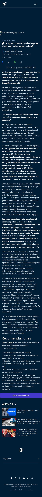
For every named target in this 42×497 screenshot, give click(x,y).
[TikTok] (28, 477)
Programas (7, 458)
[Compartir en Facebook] (2, 62)
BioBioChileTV (8, 40)
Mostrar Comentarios (21, 395)
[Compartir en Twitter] (6, 62)
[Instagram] (16, 477)
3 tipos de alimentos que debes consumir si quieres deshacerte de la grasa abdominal (20, 117)
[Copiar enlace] (19, 62)
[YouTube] (24, 477)
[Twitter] (20, 477)
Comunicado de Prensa (13, 51)
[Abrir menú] (35, 4)
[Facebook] (12, 477)
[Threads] (32, 477)
